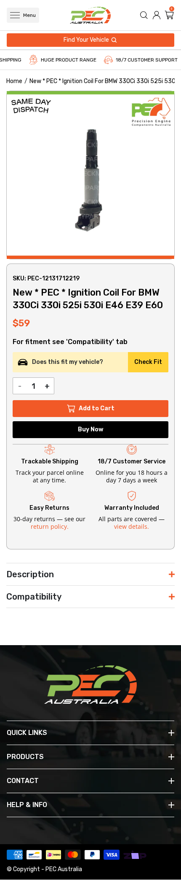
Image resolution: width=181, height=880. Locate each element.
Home (14, 81)
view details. (131, 526)
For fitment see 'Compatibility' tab (70, 342)
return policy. (50, 526)
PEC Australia (63, 869)
